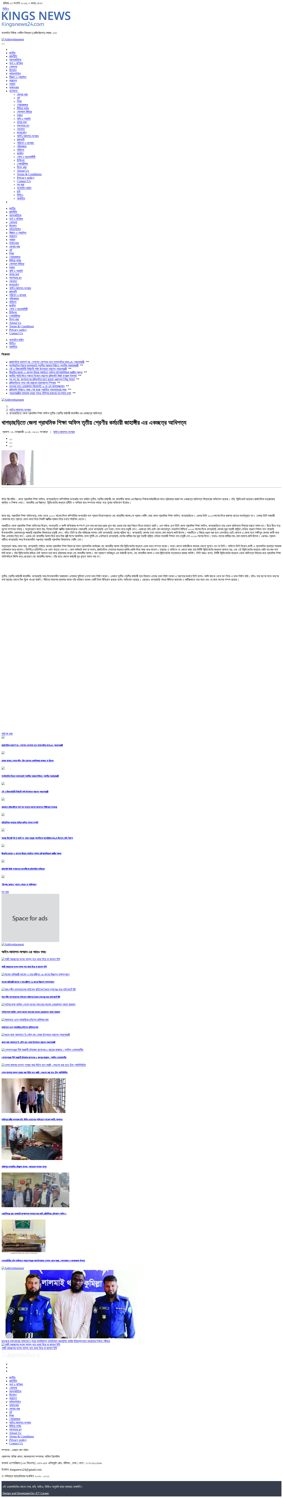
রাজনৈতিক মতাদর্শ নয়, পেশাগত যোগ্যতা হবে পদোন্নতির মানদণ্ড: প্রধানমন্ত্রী (46, 362)
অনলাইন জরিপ (24, 188)
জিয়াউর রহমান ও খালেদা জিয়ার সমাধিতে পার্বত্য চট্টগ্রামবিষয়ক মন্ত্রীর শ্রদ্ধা (45, 372)
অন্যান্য (14, 91)
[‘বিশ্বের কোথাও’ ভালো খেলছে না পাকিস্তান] (3, 877)
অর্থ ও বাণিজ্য (16, 63)
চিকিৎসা (20, 160)
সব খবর (20, 184)
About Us (23, 170)
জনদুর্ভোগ (22, 132)
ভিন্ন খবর (21, 167)
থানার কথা (22, 122)
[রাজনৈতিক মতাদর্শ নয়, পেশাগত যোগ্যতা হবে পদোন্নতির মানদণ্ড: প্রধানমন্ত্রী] (3, 737)
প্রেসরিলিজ (22, 163)
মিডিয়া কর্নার (23, 108)
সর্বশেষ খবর (7, 733)
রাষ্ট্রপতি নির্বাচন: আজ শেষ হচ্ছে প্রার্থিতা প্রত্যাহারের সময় (37, 389)
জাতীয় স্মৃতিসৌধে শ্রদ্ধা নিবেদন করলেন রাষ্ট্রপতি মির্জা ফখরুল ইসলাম (43, 375)
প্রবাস (12, 84)
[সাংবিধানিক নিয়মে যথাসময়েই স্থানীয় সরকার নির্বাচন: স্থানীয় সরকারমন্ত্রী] (3, 768)
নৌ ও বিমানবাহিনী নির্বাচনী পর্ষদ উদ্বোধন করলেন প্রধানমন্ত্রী (38, 369)
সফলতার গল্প (23, 125)
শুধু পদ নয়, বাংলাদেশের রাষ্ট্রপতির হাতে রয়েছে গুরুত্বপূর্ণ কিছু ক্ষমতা (42, 379)
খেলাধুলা (13, 66)
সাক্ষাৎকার (14, 87)
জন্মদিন (20, 153)
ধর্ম (18, 98)
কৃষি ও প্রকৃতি (24, 118)
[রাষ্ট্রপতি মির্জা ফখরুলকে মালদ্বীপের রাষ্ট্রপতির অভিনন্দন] (3, 861)
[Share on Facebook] (10, 439)
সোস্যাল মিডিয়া (24, 111)
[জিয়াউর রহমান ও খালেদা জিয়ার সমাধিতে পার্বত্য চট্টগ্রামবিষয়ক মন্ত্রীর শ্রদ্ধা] (3, 846)
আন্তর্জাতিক (15, 59)
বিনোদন (13, 70)
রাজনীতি (13, 56)
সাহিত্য (20, 150)
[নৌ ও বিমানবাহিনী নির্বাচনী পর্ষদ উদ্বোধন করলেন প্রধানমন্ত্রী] (3, 784)
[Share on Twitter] (10, 443)
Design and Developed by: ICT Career (26, 1493)
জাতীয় (12, 53)
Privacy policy (25, 177)
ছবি (18, 191)
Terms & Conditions (29, 174)
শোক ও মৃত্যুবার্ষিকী (26, 157)
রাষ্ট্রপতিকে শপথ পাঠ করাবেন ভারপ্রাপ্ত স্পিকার (32, 382)
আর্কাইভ (21, 198)
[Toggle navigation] (3, 43)
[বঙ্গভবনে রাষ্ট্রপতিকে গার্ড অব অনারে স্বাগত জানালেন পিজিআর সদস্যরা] (3, 799)
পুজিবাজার (21, 146)
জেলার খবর (22, 94)
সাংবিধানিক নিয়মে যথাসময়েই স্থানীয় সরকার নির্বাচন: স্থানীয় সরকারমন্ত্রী (44, 365)
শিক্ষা (19, 101)
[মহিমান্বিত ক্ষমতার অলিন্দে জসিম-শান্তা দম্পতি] (3, 815)
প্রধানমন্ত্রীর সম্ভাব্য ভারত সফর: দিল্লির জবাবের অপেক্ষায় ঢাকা (40, 393)
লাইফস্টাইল (15, 73)
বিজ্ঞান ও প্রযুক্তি (17, 77)
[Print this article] (10, 446)
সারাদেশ (13, 80)
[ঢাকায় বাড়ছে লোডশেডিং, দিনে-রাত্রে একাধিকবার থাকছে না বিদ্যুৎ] (3, 753)
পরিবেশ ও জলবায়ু (25, 143)
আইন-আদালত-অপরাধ (28, 136)
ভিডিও (6, 8)
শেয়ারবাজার (22, 105)
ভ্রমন (20, 115)
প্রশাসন (21, 129)
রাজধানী (20, 139)
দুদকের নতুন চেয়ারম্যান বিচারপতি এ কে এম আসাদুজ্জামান (36, 386)
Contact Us (24, 181)
